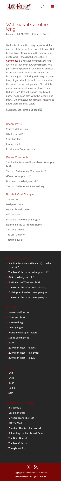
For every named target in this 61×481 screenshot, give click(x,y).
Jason (11, 382)
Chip (11, 372)
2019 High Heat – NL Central (23, 352)
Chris (11, 377)
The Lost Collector (16, 234)
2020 (11, 342)
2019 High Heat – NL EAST (22, 357)
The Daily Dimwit (15, 229)
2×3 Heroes (12, 199)
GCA (8, 176)
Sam (10, 392)
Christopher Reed (18, 292)
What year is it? (14, 134)
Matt (11, 34)
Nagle (11, 387)
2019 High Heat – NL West (22, 347)
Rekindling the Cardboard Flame (24, 224)
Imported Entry (40, 34)
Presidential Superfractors (20, 149)
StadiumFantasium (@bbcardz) (23, 162)
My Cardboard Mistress (19, 209)
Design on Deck (14, 204)
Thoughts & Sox (14, 239)
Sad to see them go (18, 337)
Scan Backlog (13, 139)
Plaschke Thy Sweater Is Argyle (23, 219)
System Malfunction (17, 129)
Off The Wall (13, 214)
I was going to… (14, 144)
